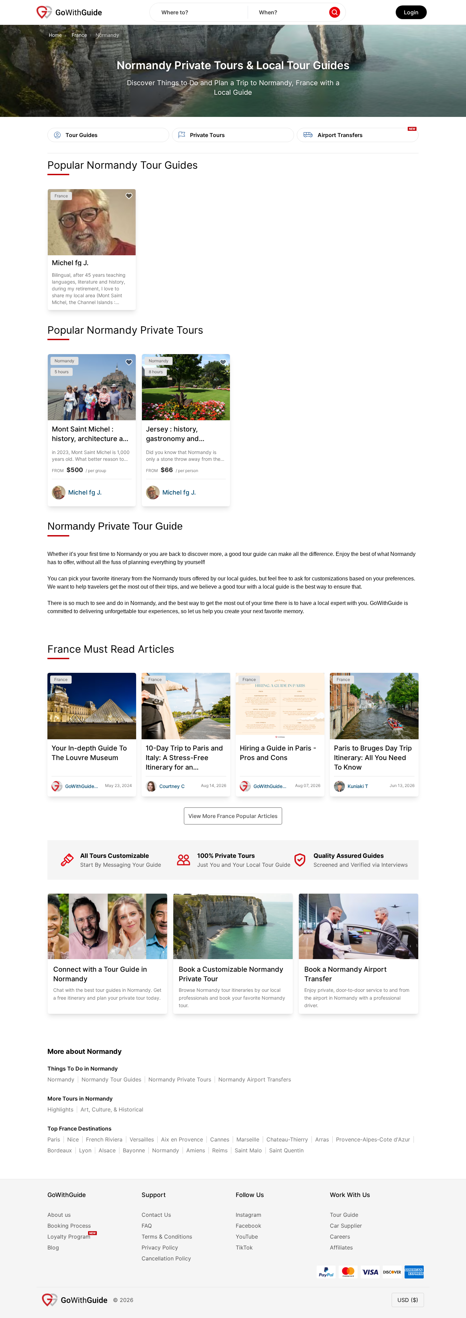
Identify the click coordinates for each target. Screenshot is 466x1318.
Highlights (60, 1109)
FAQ (147, 1225)
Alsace (107, 1150)
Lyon (85, 1150)
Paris (53, 1139)
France (79, 35)
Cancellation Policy (166, 1258)
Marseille (247, 1139)
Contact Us (156, 1214)
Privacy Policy (160, 1247)
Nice (73, 1139)
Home (55, 35)
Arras (322, 1139)
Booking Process (69, 1225)
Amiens (195, 1150)
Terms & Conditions (167, 1236)
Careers (340, 1236)
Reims (220, 1150)
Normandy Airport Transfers (254, 1079)
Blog (53, 1247)
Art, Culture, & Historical (112, 1109)
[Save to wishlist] (129, 196)
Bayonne (134, 1150)
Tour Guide (344, 1214)
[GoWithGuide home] (69, 12)
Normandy (60, 1079)
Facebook (248, 1225)
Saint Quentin (286, 1150)
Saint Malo (248, 1150)
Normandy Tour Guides (111, 1079)
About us (59, 1214)
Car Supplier (346, 1225)
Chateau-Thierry (287, 1139)
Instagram (248, 1214)
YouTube (247, 1236)
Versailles (142, 1139)
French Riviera (104, 1139)
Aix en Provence (182, 1139)
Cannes (219, 1139)
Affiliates (341, 1247)
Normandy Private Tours (179, 1079)
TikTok (244, 1247)
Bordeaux (59, 1150)
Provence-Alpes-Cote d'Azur (373, 1139)
